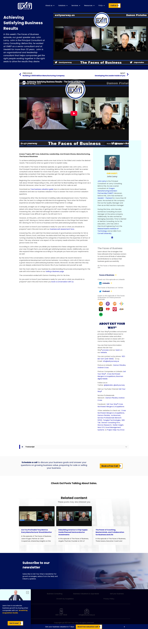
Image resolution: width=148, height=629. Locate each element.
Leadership (54, 154)
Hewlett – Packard (105, 198)
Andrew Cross (103, 367)
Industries (44, 154)
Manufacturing (83, 154)
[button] (124, 627)
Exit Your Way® (112, 404)
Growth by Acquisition (65, 599)
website (104, 352)
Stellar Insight (118, 425)
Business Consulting (54, 594)
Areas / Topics (25, 154)
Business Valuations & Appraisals (86, 594)
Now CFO (101, 427)
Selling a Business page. (55, 271)
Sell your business (117, 594)
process (105, 350)
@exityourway (119, 385)
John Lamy (102, 181)
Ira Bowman (115, 415)
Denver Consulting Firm (110, 422)
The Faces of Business (28, 156)
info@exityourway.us (111, 361)
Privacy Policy (108, 599)
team (118, 350)
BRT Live (35, 154)
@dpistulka (108, 385)
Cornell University (104, 233)
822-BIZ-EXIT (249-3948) (112, 357)
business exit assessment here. (62, 229)
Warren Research (105, 425)
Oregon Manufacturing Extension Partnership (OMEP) (107, 190)
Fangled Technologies (112, 420)
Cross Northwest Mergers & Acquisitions (109, 375)
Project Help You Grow (115, 430)
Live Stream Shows (68, 154)
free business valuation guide (42, 189)
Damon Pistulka (119, 365)
